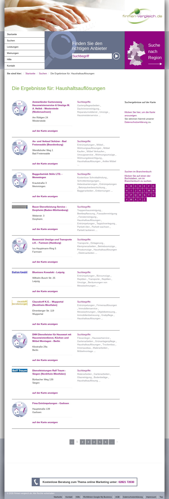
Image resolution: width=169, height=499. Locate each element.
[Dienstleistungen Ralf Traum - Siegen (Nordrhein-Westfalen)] (19, 370)
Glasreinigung (84, 377)
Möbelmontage (85, 351)
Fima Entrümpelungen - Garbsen (50, 403)
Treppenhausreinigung (89, 210)
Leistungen (12, 46)
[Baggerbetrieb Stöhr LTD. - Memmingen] (19, 180)
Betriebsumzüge (106, 246)
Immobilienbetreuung (88, 315)
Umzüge (103, 112)
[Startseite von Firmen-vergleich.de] (142, 15)
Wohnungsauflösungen (89, 148)
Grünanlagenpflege (105, 341)
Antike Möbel (109, 161)
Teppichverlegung (106, 223)
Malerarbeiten (100, 348)
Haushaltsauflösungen (89, 161)
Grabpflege (107, 315)
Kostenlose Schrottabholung (92, 177)
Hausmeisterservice (87, 115)
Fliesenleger (83, 338)
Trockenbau (108, 344)
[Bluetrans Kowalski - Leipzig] (19, 272)
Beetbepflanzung (86, 213)
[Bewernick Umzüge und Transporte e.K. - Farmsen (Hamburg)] (19, 245)
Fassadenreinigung (107, 213)
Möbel (100, 144)
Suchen (11, 40)
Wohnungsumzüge (105, 154)
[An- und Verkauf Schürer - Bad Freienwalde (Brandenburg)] (19, 147)
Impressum (151, 497)
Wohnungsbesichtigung (89, 158)
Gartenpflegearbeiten (88, 105)
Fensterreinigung (87, 217)
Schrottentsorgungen (88, 180)
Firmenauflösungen (107, 305)
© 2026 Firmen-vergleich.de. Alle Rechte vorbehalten (30, 493)
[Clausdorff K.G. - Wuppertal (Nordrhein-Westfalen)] (19, 302)
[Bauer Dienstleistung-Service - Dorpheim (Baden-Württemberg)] (19, 207)
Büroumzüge (103, 275)
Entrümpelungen (86, 144)
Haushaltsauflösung (87, 380)
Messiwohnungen (86, 311)
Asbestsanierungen (87, 184)
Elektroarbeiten (86, 253)
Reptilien (81, 279)
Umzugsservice (85, 154)
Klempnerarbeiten (86, 246)
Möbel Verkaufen (95, 151)
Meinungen (13, 53)
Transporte (83, 243)
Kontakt (11, 65)
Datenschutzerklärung (136, 122)
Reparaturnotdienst (87, 112)
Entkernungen (102, 190)
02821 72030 (126, 481)
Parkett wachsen (100, 226)
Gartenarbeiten (85, 341)
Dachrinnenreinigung (88, 108)
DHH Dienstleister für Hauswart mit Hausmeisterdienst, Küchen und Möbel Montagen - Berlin (51, 337)
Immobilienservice (88, 308)
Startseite (12, 34)
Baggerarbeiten (85, 190)
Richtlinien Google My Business (97, 497)
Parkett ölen (83, 226)
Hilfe (9, 59)
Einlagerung (97, 243)
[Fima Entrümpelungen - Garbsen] (19, 409)
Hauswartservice (100, 338)
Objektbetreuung (106, 311)
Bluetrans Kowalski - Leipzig (48, 272)
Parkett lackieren (86, 230)
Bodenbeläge (101, 377)
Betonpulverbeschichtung (92, 187)
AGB (117, 497)
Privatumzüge (84, 249)
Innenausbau (84, 348)
